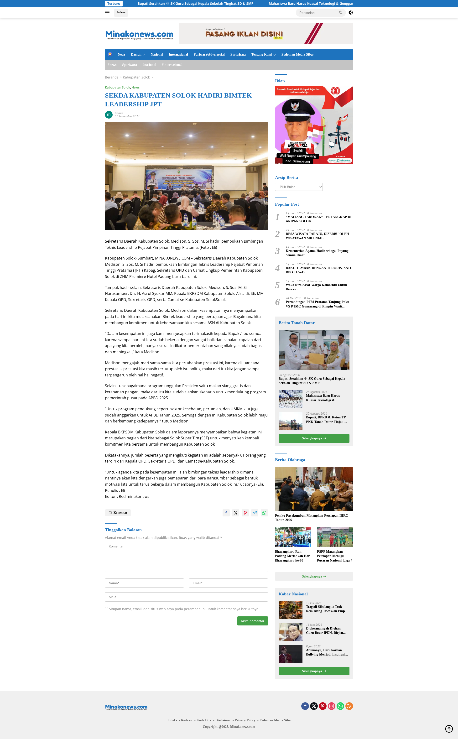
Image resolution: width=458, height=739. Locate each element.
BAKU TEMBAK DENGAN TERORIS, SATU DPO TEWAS (319, 270)
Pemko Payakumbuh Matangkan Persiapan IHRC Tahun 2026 (311, 518)
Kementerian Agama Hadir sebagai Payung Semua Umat (317, 253)
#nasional (149, 65)
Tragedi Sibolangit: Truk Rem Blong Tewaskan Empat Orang (327, 609)
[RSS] (349, 706)
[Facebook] (305, 706)
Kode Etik (204, 720)
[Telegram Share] (254, 512)
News (121, 54)
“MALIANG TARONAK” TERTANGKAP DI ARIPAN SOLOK (318, 219)
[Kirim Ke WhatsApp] (264, 512)
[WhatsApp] (340, 706)
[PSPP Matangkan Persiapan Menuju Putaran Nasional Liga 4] (335, 537)
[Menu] (108, 13)
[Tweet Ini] (235, 512)
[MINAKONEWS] (139, 33)
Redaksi (187, 720)
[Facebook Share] (226, 512)
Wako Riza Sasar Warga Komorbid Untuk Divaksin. (316, 287)
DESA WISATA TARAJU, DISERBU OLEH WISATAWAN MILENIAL (317, 236)
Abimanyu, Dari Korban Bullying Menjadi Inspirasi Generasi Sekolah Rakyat (325, 652)
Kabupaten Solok (117, 87)
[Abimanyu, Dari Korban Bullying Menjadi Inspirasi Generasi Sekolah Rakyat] (290, 654)
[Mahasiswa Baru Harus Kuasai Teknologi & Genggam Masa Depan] (290, 399)
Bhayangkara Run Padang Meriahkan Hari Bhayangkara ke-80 (293, 556)
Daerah (136, 54)
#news (112, 65)
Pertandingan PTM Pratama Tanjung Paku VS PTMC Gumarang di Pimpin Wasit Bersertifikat (317, 304)
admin (119, 113)
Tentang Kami (261, 54)
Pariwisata (238, 54)
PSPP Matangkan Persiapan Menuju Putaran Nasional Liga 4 (334, 556)
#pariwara (129, 65)
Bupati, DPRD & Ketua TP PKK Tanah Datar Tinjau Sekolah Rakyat (326, 420)
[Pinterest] (323, 706)
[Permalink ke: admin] (109, 114)
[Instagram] (331, 706)
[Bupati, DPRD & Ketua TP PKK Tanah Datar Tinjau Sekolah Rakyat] (290, 421)
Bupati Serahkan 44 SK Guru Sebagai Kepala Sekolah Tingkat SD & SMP (165, 3)
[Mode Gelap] (350, 13)
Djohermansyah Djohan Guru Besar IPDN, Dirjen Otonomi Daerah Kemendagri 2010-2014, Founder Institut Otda (327, 631)
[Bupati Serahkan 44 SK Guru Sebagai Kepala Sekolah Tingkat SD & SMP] (314, 350)
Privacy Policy (245, 720)
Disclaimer (223, 720)
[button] (341, 12)
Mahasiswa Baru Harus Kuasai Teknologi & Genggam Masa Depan (291, 3)
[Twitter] (314, 706)
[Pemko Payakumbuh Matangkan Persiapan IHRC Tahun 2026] (314, 489)
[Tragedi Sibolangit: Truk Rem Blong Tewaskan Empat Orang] (290, 610)
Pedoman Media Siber (297, 54)
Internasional (178, 54)
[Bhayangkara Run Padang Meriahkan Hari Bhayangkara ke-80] (293, 537)
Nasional (157, 54)
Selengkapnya (312, 438)
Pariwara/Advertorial (209, 54)
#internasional (172, 65)
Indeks (121, 12)
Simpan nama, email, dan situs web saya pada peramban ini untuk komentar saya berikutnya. (184, 609)
